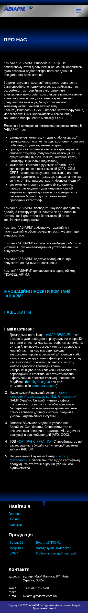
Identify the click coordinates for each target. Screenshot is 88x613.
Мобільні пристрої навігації (56, 553)
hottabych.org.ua (38, 382)
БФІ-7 (14, 553)
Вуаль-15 (16, 542)
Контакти (15, 524)
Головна (15, 514)
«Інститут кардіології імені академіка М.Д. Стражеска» (43, 394)
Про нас (14, 519)
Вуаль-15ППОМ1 (48, 542)
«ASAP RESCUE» (58, 335)
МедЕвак (16, 548)
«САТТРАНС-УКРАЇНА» (34, 441)
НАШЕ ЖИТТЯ (17, 312)
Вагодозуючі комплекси (53, 548)
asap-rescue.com (44, 386)
